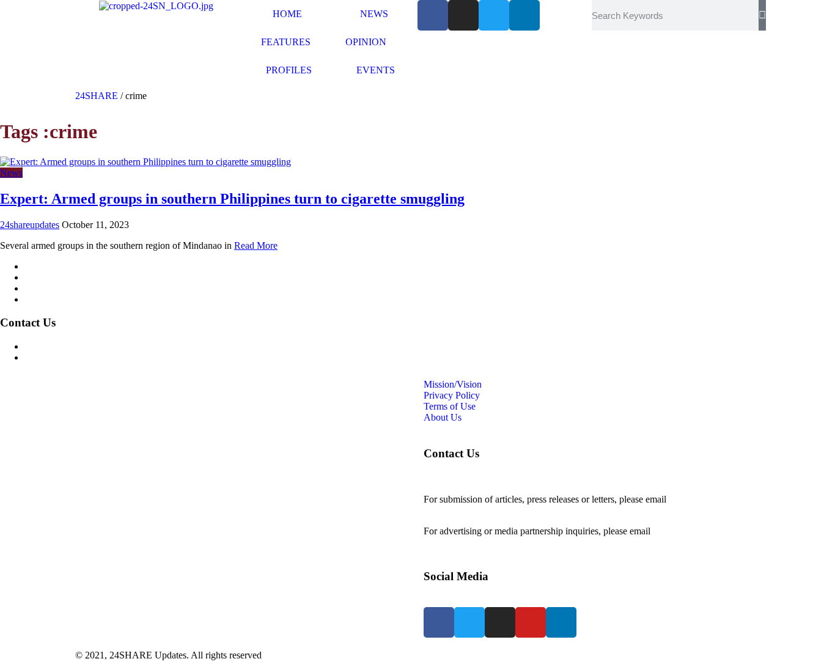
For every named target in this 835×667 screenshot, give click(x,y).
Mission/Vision (53, 266)
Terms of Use (50, 288)
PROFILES (289, 70)
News (11, 173)
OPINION (365, 42)
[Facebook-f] (433, 15)
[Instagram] (463, 15)
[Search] (762, 15)
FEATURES (286, 42)
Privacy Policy (52, 277)
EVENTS (375, 70)
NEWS (374, 14)
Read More (256, 245)
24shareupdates (29, 224)
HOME (287, 14)
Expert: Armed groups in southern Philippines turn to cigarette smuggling (232, 199)
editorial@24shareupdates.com (483, 510)
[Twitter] (494, 15)
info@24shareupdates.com (704, 531)
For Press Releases (60, 357)
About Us (43, 299)
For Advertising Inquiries (72, 346)
